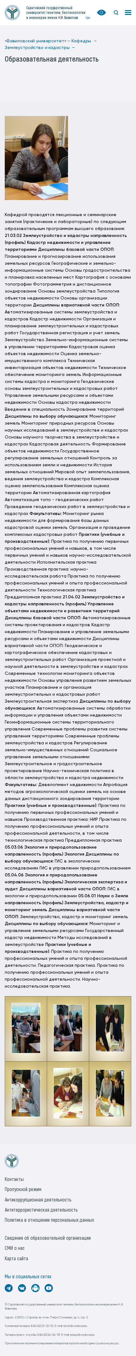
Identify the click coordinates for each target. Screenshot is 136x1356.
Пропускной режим (23, 1189)
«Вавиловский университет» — (38, 41)
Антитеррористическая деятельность (41, 1210)
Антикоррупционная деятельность (38, 1199)
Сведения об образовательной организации (48, 1238)
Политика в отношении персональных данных (49, 1220)
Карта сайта (16, 1258)
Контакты (14, 1179)
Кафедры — (84, 41)
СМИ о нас (15, 1248)
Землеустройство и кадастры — (40, 47)
